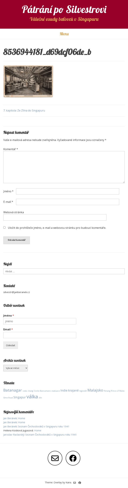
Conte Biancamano (42, 391)
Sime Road (8, 398)
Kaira (68, 482)
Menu (64, 33)
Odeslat (10, 345)
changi (30, 391)
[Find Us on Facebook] (73, 458)
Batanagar (12, 390)
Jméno (8, 191)
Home (21, 418)
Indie (64, 390)
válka (32, 396)
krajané (73, 390)
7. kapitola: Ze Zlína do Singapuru (24, 110)
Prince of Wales (117, 391)
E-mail (8, 202)
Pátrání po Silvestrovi (64, 9)
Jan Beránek (10, 418)
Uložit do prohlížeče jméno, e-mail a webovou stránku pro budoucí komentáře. (57, 228)
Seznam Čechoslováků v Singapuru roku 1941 (44, 426)
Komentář (10, 149)
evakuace (56, 391)
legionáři (83, 391)
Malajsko (95, 390)
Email (8, 329)
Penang (107, 391)
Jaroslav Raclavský (13, 434)
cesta (24, 391)
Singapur (20, 397)
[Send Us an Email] (55, 458)
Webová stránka (13, 212)
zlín (40, 398)
